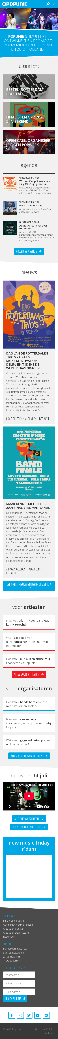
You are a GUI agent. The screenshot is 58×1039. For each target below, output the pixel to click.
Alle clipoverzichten (26, 819)
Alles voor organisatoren (27, 756)
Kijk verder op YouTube (27, 827)
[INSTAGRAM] (20, 1015)
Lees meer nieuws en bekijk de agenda (29, 584)
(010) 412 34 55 (11, 956)
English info (38, 1029)
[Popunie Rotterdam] (19, 4)
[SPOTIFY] (46, 1015)
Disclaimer (49, 1033)
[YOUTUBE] (37, 1015)
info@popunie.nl (12, 960)
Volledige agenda (27, 251)
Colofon (50, 1029)
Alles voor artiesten (27, 674)
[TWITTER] (29, 1015)
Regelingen (9, 936)
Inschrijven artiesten (14, 920)
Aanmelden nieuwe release (18, 924)
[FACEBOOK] (11, 1015)
